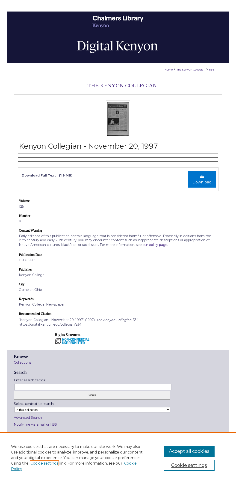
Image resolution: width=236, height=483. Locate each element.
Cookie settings (44, 463)
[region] (118, 457)
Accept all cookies (189, 451)
